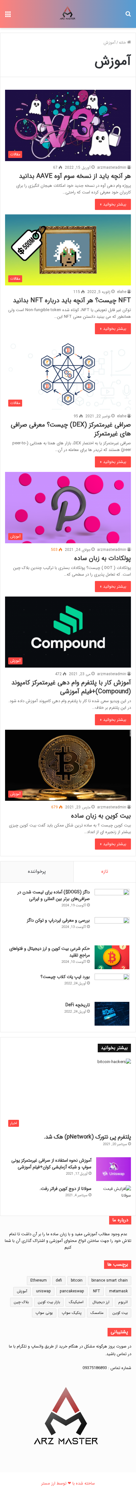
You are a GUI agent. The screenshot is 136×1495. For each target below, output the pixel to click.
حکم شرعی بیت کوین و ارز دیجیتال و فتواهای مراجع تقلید (49, 952)
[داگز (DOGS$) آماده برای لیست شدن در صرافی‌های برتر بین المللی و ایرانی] (112, 901)
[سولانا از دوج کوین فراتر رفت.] (113, 1197)
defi (59, 1280)
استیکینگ (76, 1302)
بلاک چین (21, 1302)
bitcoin (77, 1280)
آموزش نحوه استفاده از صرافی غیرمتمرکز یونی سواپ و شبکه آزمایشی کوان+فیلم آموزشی (51, 1164)
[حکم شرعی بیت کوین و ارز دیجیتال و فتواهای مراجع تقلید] (112, 957)
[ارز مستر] (68, 13)
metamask (118, 1291)
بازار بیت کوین (49, 1302)
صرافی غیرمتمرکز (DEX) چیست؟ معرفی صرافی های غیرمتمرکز (71, 429)
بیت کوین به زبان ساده (101, 816)
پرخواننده (37, 871)
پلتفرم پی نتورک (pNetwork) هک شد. (87, 1137)
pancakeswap (72, 1291)
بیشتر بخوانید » (113, 204)
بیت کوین (120, 1313)
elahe (121, 292)
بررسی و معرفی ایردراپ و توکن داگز (58, 920)
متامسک (96, 1313)
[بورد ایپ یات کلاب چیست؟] (112, 985)
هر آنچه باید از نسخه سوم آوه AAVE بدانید (75, 176)
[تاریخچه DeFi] (112, 1014)
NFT (96, 1291)
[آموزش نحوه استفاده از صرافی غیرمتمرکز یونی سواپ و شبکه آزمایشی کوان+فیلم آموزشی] (113, 1169)
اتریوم (123, 1302)
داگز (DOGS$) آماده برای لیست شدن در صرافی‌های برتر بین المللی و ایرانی (53, 895)
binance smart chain (109, 1280)
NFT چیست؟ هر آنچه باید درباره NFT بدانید (72, 300)
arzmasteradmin (111, 168)
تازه (104, 871)
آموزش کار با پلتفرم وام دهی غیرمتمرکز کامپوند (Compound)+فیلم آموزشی (71, 687)
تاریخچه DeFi (77, 1005)
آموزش (22, 1291)
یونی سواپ (44, 1313)
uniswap (43, 1291)
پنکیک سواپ (72, 1313)
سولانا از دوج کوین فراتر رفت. (65, 1188)
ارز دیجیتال (100, 1302)
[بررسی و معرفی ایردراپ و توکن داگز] (112, 929)
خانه (123, 42)
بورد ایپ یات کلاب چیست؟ (65, 976)
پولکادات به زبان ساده (102, 558)
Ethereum (38, 1280)
